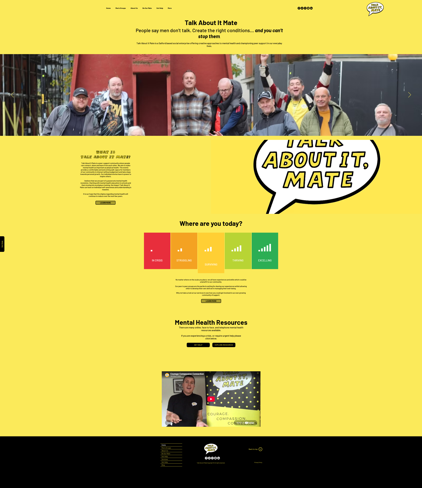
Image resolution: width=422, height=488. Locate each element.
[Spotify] (308, 8)
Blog (163, 465)
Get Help (165, 462)
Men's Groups (166, 448)
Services (165, 459)
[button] (159, 8)
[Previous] (12, 95)
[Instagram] (305, 8)
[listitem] (157, 251)
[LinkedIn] (311, 8)
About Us (165, 451)
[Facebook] (299, 8)
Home (164, 445)
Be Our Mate (166, 454)
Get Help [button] (165, 456)
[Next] (409, 95)
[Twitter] (302, 8)
